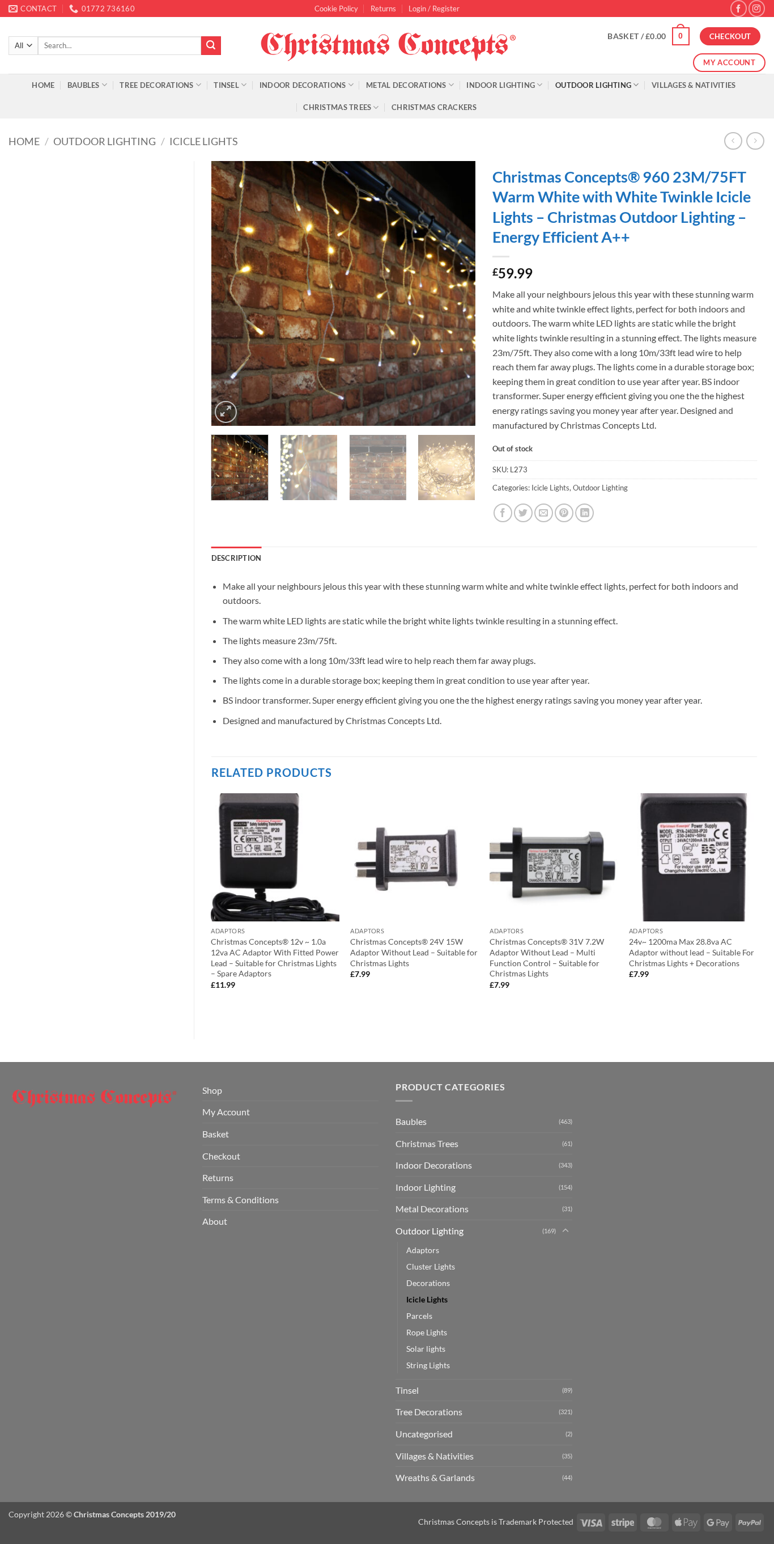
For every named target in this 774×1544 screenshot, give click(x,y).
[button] (434, 8)
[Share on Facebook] (503, 513)
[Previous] (230, 293)
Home (43, 85)
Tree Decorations (156, 85)
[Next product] (733, 141)
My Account (226, 1111)
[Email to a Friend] (543, 513)
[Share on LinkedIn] (584, 513)
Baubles (83, 85)
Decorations (428, 1283)
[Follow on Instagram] (757, 8)
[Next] (456, 293)
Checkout (221, 1155)
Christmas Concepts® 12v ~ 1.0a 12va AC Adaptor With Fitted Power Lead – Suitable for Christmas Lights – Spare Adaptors (275, 957)
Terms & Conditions (240, 1199)
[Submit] (210, 46)
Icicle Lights (203, 141)
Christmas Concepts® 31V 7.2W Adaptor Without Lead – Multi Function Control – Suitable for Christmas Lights (547, 957)
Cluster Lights (430, 1266)
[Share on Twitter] (523, 513)
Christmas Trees (337, 107)
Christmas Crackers (434, 107)
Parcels (419, 1316)
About (214, 1221)
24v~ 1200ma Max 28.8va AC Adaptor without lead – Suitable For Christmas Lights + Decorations (691, 952)
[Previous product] (755, 141)
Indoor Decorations (303, 85)
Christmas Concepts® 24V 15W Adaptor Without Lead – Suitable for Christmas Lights (414, 952)
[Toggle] (565, 1231)
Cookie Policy (336, 8)
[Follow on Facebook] (738, 8)
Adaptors (422, 1250)
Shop (212, 1090)
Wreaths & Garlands (435, 1477)
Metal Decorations (406, 85)
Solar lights (425, 1348)
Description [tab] (236, 557)
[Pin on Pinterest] (564, 513)
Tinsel (226, 85)
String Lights (428, 1365)
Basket (215, 1133)
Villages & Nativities (693, 85)
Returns (383, 8)
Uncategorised (424, 1433)
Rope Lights (426, 1332)
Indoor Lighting (500, 85)
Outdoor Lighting (593, 85)
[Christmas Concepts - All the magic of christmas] (387, 45)
